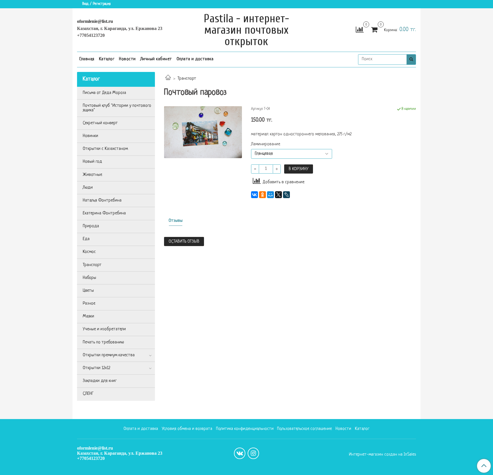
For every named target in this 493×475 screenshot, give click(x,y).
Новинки (90, 136)
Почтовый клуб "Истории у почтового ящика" (117, 108)
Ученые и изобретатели (104, 329)
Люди (88, 187)
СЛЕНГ (88, 393)
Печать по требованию (103, 342)
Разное (89, 303)
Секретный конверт (100, 123)
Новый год (92, 161)
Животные (92, 174)
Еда (86, 239)
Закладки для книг (100, 381)
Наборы (89, 277)
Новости (127, 59)
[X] (278, 194)
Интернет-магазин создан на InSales (382, 454)
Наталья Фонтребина (102, 200)
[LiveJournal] (286, 194)
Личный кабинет (156, 59)
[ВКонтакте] (254, 194)
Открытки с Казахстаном (105, 148)
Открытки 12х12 (96, 368)
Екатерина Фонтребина (104, 213)
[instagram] (253, 453)
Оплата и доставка (195, 59)
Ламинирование (265, 144)
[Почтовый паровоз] (203, 132)
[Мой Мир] (270, 194)
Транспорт (186, 78)
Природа (91, 226)
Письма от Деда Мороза (104, 92)
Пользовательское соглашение (304, 428)
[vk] (239, 453)
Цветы (88, 290)
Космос (89, 251)
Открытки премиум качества (109, 355)
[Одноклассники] (262, 194)
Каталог (107, 59)
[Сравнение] (359, 30)
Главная (86, 59)
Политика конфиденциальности (245, 428)
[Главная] (168, 78)
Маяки (88, 316)
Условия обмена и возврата (187, 428)
